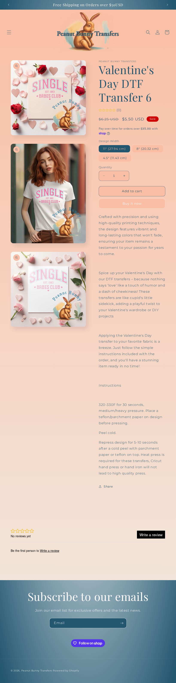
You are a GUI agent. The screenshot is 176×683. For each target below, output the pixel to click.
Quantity (105, 167)
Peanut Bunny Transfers (36, 670)
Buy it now (132, 203)
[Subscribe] (121, 623)
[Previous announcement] (8, 4)
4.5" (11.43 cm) (115, 158)
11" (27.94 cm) (114, 149)
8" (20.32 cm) (148, 149)
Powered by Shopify (66, 670)
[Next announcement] (167, 4)
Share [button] (108, 486)
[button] (9, 32)
